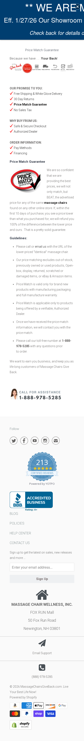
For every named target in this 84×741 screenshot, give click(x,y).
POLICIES (17, 523)
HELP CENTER (20, 533)
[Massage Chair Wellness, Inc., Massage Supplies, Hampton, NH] (31, 501)
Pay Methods (22, 148)
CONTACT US (20, 543)
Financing (20, 153)
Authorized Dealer (25, 131)
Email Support (42, 653)
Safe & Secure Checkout (29, 126)
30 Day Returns (23, 99)
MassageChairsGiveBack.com (41, 686)
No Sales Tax (22, 110)
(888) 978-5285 (42, 676)
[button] (77, 6)
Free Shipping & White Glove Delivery (38, 93)
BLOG (14, 514)
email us (40, 246)
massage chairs (55, 202)
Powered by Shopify (23, 697)
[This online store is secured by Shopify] (21, 728)
